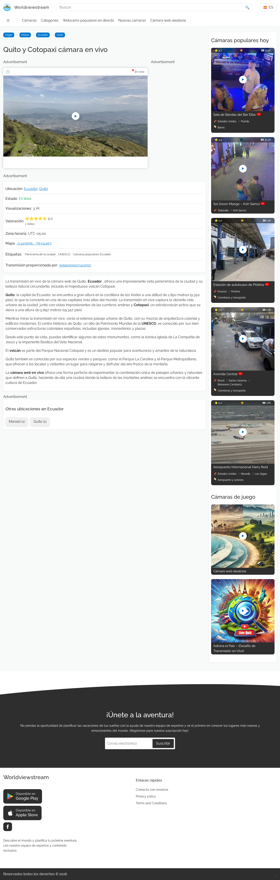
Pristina (235, 291)
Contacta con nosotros (152, 789)
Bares (221, 127)
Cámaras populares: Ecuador (92, 254)
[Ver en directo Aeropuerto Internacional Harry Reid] (243, 462)
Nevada (246, 473)
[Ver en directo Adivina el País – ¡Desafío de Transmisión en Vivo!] (243, 641)
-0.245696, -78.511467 (34, 243)
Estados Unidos (227, 121)
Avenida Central (227, 374)
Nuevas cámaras (132, 20)
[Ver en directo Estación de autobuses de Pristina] (243, 280)
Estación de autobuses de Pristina (240, 285)
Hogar (8, 34)
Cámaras (29, 20)
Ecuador (43, 34)
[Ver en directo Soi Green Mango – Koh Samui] (243, 199)
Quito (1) (39, 421)
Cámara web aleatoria (168, 20)
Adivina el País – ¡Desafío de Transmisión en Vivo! (234, 648)
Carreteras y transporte (232, 297)
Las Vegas (261, 473)
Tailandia (223, 210)
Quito (60, 34)
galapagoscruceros (75, 265)
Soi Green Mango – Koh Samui (238, 204)
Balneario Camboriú (230, 384)
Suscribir (163, 743)
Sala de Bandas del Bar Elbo (236, 115)
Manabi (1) (17, 421)
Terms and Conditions (151, 803)
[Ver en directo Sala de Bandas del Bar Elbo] (243, 110)
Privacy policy (146, 796)
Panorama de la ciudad (40, 254)
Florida (245, 121)
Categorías (49, 20)
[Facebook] (7, 826)
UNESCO (64, 254)
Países (25, 34)
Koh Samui (239, 210)
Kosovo (222, 291)
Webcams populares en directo (88, 20)
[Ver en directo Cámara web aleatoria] (243, 566)
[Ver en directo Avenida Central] (243, 369)
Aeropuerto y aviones (230, 479)
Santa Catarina (238, 380)
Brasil (221, 380)
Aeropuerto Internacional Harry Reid (240, 467)
